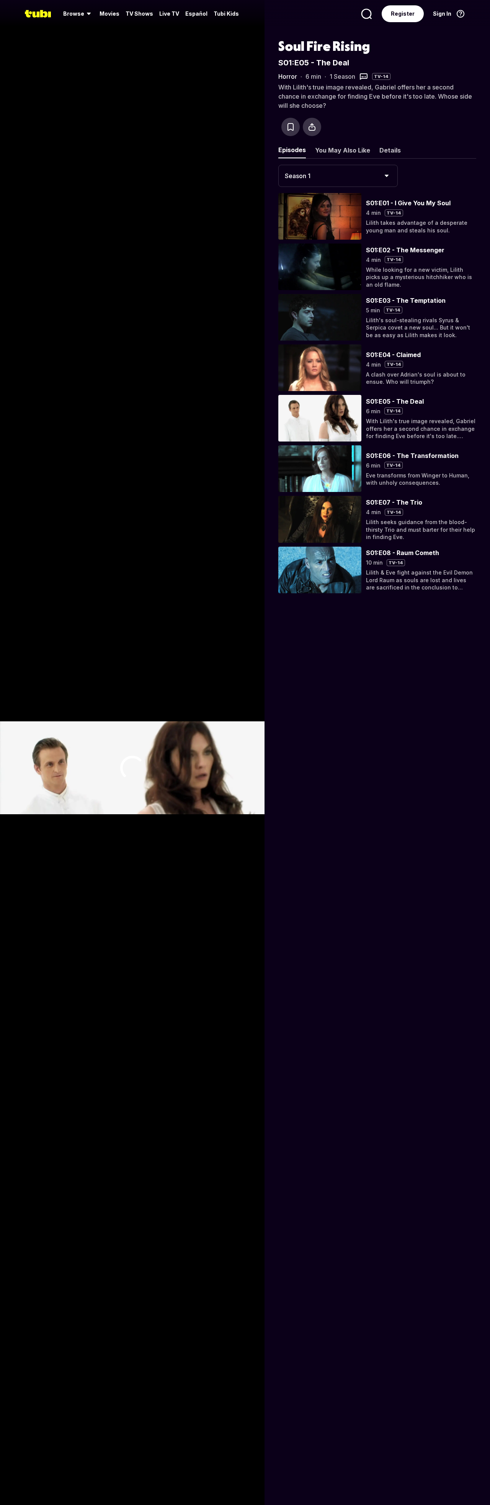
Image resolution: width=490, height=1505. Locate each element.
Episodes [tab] (292, 150)
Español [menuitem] (196, 13)
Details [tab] (390, 150)
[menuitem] (78, 13)
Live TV (169, 13)
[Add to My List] (290, 127)
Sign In (442, 13)
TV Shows (139, 13)
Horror (287, 76)
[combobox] (338, 176)
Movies (109, 13)
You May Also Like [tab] (342, 150)
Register (403, 13)
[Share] (312, 127)
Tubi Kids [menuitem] (226, 13)
